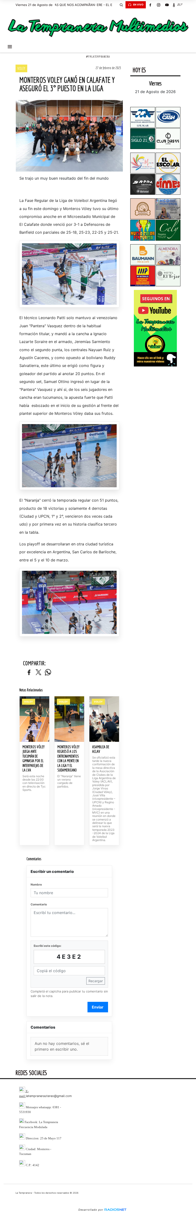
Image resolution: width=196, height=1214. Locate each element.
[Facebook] (150, 5)
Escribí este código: (47, 946)
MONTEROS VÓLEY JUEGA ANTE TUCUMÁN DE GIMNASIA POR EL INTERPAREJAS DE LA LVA (33, 758)
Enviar (97, 1007)
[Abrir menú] (10, 47)
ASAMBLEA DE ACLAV (100, 749)
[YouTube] (167, 5)
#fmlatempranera (98, 56)
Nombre (36, 884)
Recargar (95, 981)
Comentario (39, 904)
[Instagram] (158, 5)
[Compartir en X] (38, 672)
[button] (121, 5)
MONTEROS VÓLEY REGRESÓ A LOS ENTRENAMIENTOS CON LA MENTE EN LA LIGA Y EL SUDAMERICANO (68, 758)
